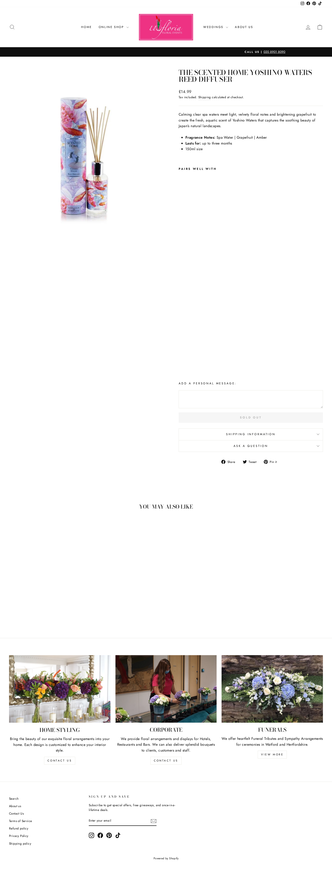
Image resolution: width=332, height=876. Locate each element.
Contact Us (16, 813)
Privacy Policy (18, 836)
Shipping (204, 97)
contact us (59, 761)
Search (14, 798)
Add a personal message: (207, 383)
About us (15, 806)
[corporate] (166, 689)
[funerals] (272, 689)
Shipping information (251, 434)
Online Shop (112, 27)
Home (86, 27)
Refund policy (18, 828)
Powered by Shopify (166, 858)
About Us (244, 27)
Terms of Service (20, 821)
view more (272, 754)
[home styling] (59, 689)
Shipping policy (20, 843)
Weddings (214, 27)
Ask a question (251, 446)
